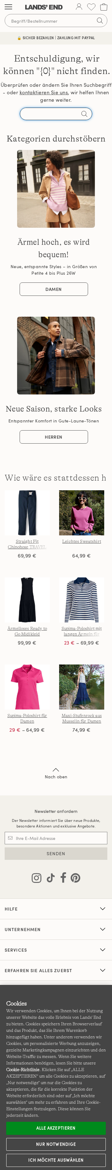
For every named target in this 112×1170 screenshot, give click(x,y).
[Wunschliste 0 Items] (91, 7)
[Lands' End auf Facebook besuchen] (61, 879)
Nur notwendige (56, 1144)
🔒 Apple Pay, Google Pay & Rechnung (56, 37)
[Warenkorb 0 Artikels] (103, 7)
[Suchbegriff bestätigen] (100, 20)
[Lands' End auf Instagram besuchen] (36, 879)
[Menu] (8, 7)
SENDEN (56, 853)
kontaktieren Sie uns (44, 92)
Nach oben (56, 777)
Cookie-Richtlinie (23, 1069)
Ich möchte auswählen (56, 1160)
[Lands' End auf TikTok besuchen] (48, 879)
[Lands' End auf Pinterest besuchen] (73, 879)
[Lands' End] (44, 7)
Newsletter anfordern (56, 811)
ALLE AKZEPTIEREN (56, 1128)
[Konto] (79, 7)
